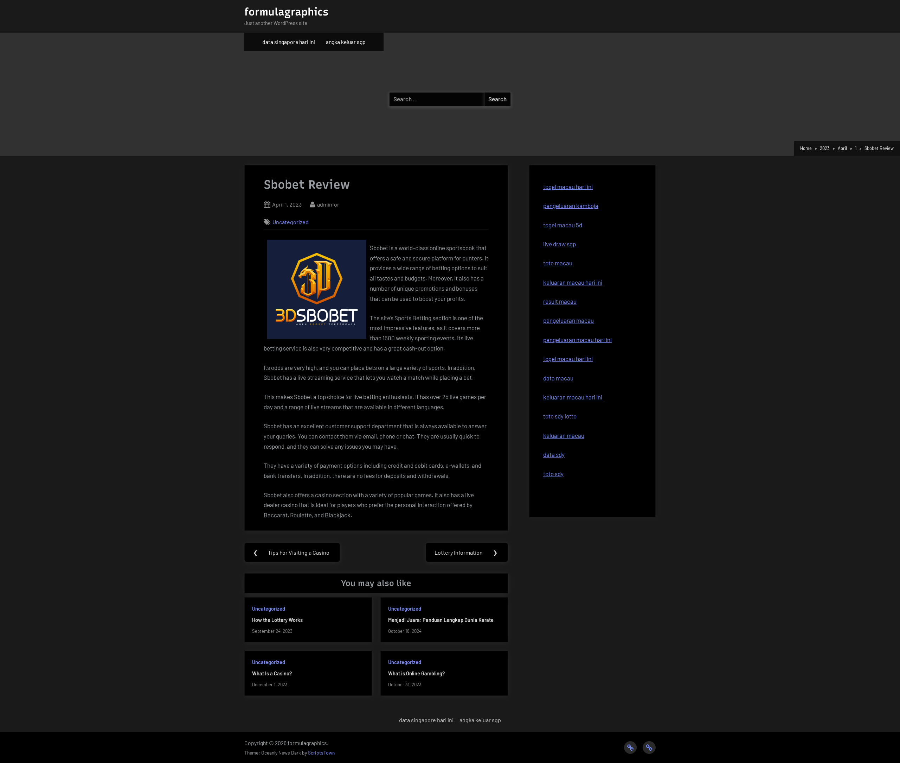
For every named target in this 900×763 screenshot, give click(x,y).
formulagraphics (286, 12)
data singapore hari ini (288, 41)
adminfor (328, 204)
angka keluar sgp (346, 41)
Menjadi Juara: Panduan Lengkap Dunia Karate (441, 620)
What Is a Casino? (272, 673)
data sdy (554, 454)
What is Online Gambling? (416, 673)
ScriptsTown (321, 753)
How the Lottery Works (277, 620)
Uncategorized (290, 222)
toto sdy (553, 473)
